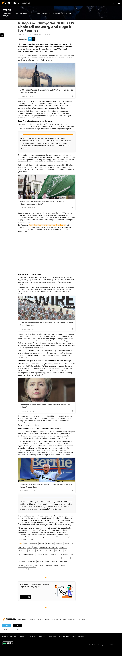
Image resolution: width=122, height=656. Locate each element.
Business (41, 543)
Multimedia (83, 619)
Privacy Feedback (64, 637)
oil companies (63, 561)
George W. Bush (53, 547)
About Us (5, 637)
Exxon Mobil (22, 561)
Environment (33, 543)
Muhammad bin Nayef (42, 554)
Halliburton (40, 558)
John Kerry (32, 550)
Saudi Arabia (22, 547)
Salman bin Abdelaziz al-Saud (26, 554)
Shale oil (47, 561)
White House (66, 558)
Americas (40, 619)
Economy (54, 619)
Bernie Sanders (23, 550)
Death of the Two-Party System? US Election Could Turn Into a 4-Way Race (46, 485)
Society (26, 543)
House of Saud (31, 561)
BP (19, 558)
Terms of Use (22, 637)
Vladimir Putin (49, 550)
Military (63, 619)
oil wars (56, 565)
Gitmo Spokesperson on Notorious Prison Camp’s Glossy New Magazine (46, 323)
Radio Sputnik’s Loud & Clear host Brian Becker (47, 225)
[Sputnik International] (9, 4)
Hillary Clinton (59, 550)
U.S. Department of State (29, 558)
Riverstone (40, 561)
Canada (35, 547)
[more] (72, 96)
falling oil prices (39, 565)
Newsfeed (66, 543)
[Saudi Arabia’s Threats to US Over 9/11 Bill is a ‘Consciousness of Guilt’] (46, 187)
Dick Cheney (63, 547)
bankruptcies (48, 565)
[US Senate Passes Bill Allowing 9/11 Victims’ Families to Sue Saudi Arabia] (46, 75)
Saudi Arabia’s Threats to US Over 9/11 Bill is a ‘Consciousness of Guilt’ (42, 202)
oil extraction (29, 565)
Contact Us (32, 637)
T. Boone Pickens (54, 554)
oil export (21, 565)
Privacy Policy (52, 637)
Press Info (13, 637)
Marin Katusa (64, 554)
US (72, 543)
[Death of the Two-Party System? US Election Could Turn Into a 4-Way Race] (46, 470)
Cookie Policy (42, 637)
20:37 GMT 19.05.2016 (25, 34)
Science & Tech (50, 543)
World (20, 543)
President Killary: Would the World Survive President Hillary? (45, 405)
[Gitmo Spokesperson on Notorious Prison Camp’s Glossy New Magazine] (46, 308)
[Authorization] (110, 3)
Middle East (59, 543)
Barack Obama (43, 547)
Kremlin (72, 554)
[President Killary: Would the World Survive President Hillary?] (46, 390)
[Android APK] (7, 643)
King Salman (68, 550)
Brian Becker (40, 550)
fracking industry (23, 569)
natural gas (54, 561)
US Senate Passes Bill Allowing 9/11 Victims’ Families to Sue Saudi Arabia (46, 91)
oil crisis (63, 565)
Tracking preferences (77, 637)
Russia (29, 547)
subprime (32, 569)
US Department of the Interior (53, 558)
